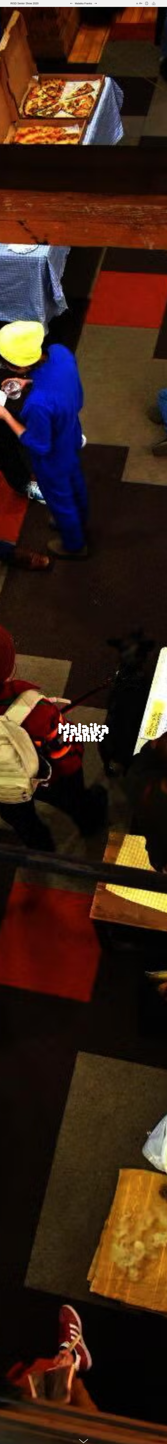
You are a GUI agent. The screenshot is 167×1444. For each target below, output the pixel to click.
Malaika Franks (83, 3)
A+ (140, 3)
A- (137, 3)
